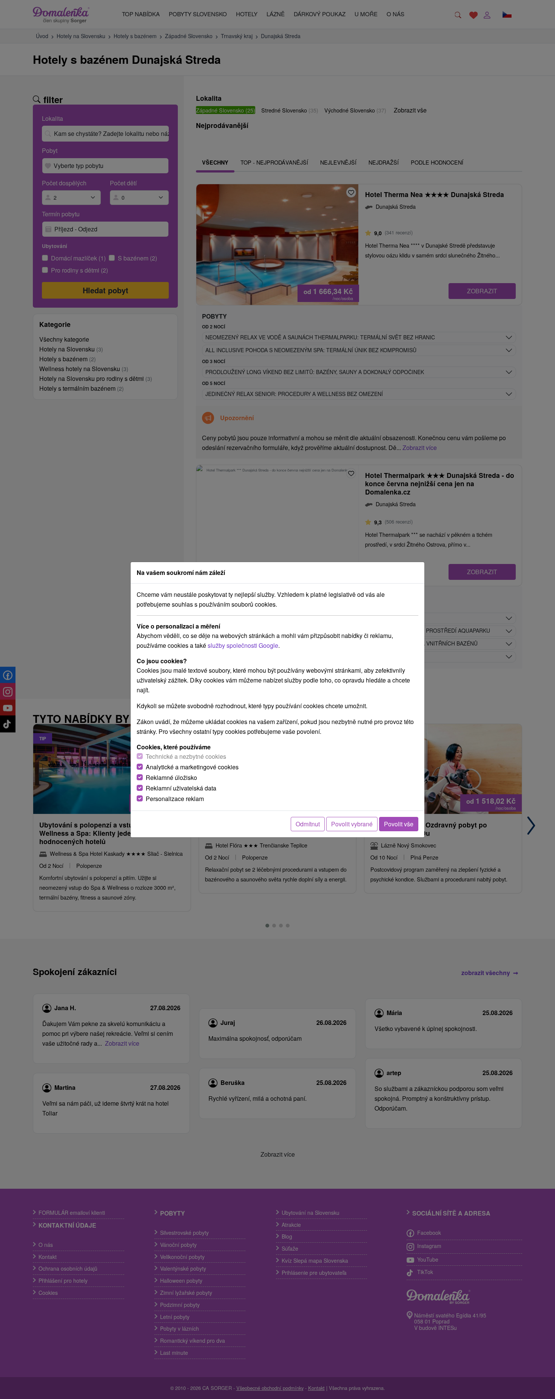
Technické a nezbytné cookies (186, 756)
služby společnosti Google (243, 645)
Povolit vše (398, 824)
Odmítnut (308, 824)
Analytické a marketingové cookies (192, 767)
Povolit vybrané (352, 824)
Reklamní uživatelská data (181, 788)
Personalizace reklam (175, 798)
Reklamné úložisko (171, 777)
